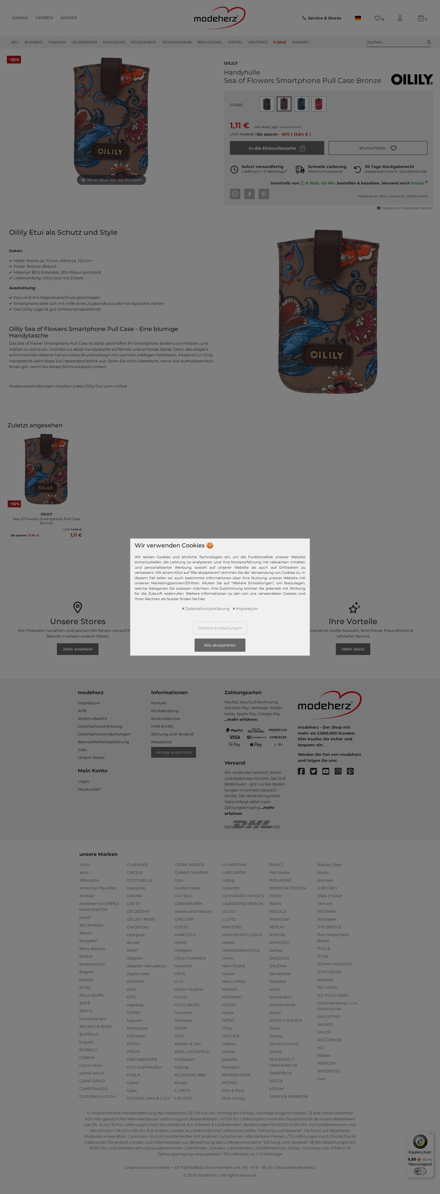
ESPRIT (134, 1012)
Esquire (134, 1020)
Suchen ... (376, 42)
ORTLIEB (230, 1035)
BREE (84, 1003)
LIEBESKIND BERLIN (242, 903)
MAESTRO (232, 926)
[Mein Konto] (401, 18)
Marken (300, 42)
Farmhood (137, 1028)
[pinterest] (353, 771)
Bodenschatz (92, 964)
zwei (321, 1078)
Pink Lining (233, 1098)
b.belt (85, 917)
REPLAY (277, 926)
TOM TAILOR (329, 971)
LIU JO (228, 911)
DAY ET (134, 903)
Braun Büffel (91, 995)
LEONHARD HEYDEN (243, 895)
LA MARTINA (234, 864)
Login (83, 781)
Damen (20, 17)
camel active (91, 1073)
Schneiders (280, 997)
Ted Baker (326, 919)
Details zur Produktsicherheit (407, 208)
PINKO (276, 864)
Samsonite (279, 973)
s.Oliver (276, 1088)
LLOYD (229, 919)
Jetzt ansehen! (78, 649)
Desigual (136, 934)
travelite (325, 979)
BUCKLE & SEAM (95, 1026)
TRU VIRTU (327, 987)
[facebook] (304, 771)
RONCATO (279, 942)
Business (34, 42)
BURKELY (88, 1049)
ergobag (135, 1004)
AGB (82, 710)
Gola (179, 880)
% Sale (279, 42)
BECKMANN (91, 925)
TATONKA (326, 911)
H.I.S (179, 981)
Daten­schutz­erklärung (207, 608)
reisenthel (279, 919)
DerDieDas (137, 926)
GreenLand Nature (193, 911)
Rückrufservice (165, 718)
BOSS (84, 987)
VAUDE (324, 1032)
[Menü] (430, 1134)
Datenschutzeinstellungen (104, 734)
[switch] (420, 1171)
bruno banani (92, 1018)
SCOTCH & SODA (285, 1020)
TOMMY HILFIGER (334, 964)
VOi (320, 1047)
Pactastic (231, 1067)
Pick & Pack (233, 1090)
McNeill (229, 989)
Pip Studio (279, 872)
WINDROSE (328, 1071)
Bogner (86, 971)
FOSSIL (134, 1043)
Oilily (231, 62)
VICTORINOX (329, 1039)
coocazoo (136, 888)
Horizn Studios (189, 989)
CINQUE (135, 872)
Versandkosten (290, 127)
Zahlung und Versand (172, 734)
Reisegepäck (143, 42)
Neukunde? (89, 789)
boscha (86, 979)
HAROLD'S (185, 934)
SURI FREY (327, 888)
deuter (133, 942)
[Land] (357, 18)
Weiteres (257, 42)
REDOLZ (277, 911)
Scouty (276, 1035)
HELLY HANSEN (190, 958)
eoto (131, 989)
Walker (324, 1055)
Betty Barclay (92, 948)
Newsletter (161, 741)
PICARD (229, 1082)
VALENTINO (329, 1016)
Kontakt (159, 702)
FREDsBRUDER (142, 1059)
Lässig (228, 880)
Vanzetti (325, 1024)
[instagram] (341, 771)
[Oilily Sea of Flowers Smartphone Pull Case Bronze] (46, 469)
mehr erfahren (242, 719)
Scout (274, 1028)
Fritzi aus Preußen (145, 1067)
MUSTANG (232, 997)
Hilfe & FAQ (162, 726)
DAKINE (135, 895)
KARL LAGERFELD (192, 1051)
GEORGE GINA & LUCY (148, 1098)
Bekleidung (210, 42)
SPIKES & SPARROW (288, 1096)
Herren (44, 17)
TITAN (322, 956)
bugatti (86, 1041)
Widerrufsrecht (92, 718)
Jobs (82, 749)
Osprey (229, 1043)
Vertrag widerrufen (173, 752)
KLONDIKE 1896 (190, 1074)
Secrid (275, 1051)
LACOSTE (184, 1098)
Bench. (86, 932)
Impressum (89, 702)
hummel (183, 1012)
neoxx (228, 1012)
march (228, 973)
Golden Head (188, 888)
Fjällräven (136, 1035)
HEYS (180, 973)
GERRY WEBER (189, 864)
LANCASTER (234, 872)
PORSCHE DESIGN (287, 888)
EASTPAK (136, 981)
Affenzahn (89, 880)
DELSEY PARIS (141, 919)
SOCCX (276, 1080)
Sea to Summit (283, 1043)
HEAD (180, 942)
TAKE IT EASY (329, 895)
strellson (325, 880)
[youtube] (328, 771)
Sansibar (277, 981)
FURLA (133, 1074)
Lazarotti (230, 888)
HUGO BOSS (187, 1004)
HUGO (181, 997)
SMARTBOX (280, 1073)
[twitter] (316, 771)
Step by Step (329, 864)
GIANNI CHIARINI (191, 872)
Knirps (181, 1082)
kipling (182, 1067)
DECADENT (138, 911)
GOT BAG (183, 895)
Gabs (132, 1090)
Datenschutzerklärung (100, 726)
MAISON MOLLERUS (242, 934)
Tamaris (325, 903)
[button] (378, 148)
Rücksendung (165, 710)
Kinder (69, 17)
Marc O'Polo (233, 981)
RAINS (275, 903)
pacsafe (229, 1059)
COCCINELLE (140, 880)
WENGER (326, 1063)
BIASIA (85, 956)
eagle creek (138, 973)
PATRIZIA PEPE (236, 1074)
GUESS (181, 926)
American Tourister (97, 888)
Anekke (86, 895)
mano (228, 958)
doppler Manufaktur (146, 965)
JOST (179, 1035)
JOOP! (181, 1028)
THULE (323, 948)
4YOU (84, 864)
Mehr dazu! (353, 649)
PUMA (275, 895)
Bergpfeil (88, 940)
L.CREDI (182, 1090)
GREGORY (184, 919)
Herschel (183, 965)
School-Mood (282, 1004)
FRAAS (133, 1051)
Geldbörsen (84, 42)
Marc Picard (233, 965)
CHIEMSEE (137, 864)
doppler (134, 958)
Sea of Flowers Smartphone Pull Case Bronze (46, 517)
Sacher (276, 950)
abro (83, 872)
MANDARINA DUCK (241, 950)
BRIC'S (85, 1010)
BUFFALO (88, 1034)
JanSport (183, 1020)
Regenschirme (177, 42)
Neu (15, 42)
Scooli (275, 1012)
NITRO (228, 1020)
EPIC (131, 997)
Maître (228, 942)
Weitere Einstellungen (220, 627)
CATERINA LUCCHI (97, 1096)
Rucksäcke (114, 42)
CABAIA (86, 1057)
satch (274, 989)
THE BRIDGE (329, 926)
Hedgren (183, 950)
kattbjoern (185, 1059)
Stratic (323, 872)
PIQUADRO (280, 880)
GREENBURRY (189, 903)
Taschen (57, 42)
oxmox (228, 1051)
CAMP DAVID (92, 1080)
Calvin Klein (91, 1065)
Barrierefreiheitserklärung (103, 741)
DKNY (133, 950)
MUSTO (229, 1004)
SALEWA (277, 965)
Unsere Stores (91, 757)
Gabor (133, 1082)
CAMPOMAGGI (93, 1088)
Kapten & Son (188, 1043)
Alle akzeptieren (220, 645)
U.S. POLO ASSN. (333, 995)
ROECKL (277, 934)
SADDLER (279, 958)
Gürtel (235, 42)
